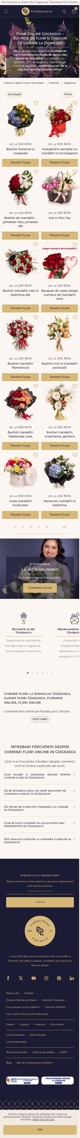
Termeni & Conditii (17, 1052)
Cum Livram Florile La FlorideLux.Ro (27, 1014)
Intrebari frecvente (53, 1000)
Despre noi (12, 993)
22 (64, 527)
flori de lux (36, 11)
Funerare (40, 1025)
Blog (9, 1063)
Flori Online (57, 1025)
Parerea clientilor (56, 1007)
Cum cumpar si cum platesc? (23, 1007)
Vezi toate (39, 719)
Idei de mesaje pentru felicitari (35, 1063)
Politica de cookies (44, 1052)
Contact (29, 993)
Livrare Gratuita (15, 1035)
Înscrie (40, 902)
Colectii (10, 1025)
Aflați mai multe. (43, 1119)
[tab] (27, 673)
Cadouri (25, 1025)
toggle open (5, 11)
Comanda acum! (40, 587)
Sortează (14, 94)
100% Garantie (38, 1035)
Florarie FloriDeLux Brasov (22, 1000)
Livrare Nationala (16, 1042)
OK (40, 1129)
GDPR (63, 1052)
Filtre (68, 94)
